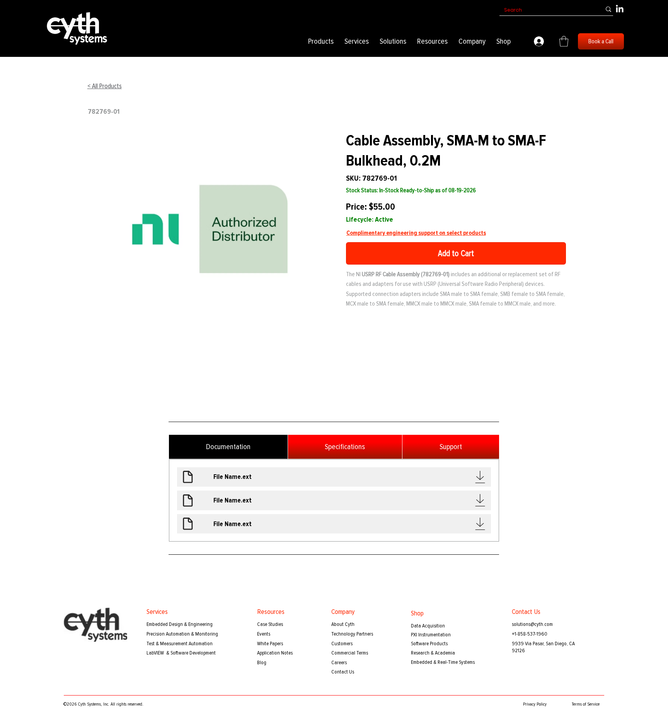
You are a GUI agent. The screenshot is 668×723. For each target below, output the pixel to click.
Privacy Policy (535, 704)
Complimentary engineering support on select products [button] (416, 233)
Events (263, 634)
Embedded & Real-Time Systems (443, 662)
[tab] (228, 447)
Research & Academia (433, 653)
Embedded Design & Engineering (180, 624)
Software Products (429, 643)
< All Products (104, 86)
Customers (342, 643)
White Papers (270, 643)
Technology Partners (352, 634)
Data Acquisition (428, 625)
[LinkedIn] (619, 9)
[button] (320, 41)
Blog (261, 662)
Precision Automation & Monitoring (182, 634)
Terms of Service (586, 704)
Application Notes (275, 653)
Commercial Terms (349, 653)
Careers (339, 662)
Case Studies (270, 624)
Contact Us (342, 671)
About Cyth (342, 624)
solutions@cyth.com (532, 624)
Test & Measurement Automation (180, 643)
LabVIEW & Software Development (181, 653)
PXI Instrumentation (431, 634)
